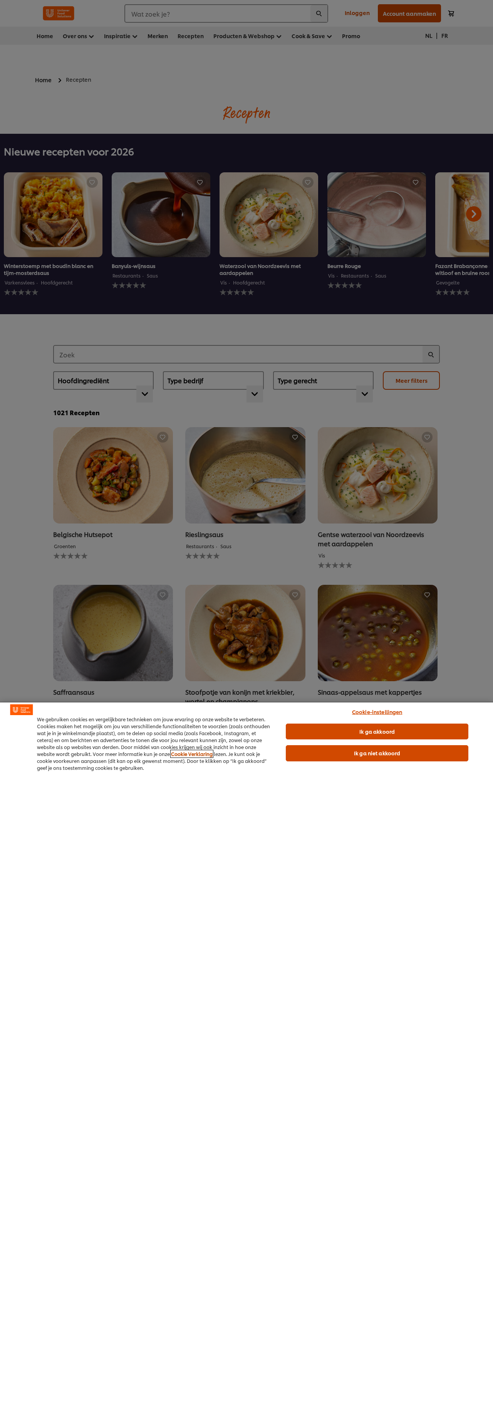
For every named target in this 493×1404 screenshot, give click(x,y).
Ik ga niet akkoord (377, 752)
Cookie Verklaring (192, 754)
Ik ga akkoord (377, 731)
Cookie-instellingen (377, 711)
